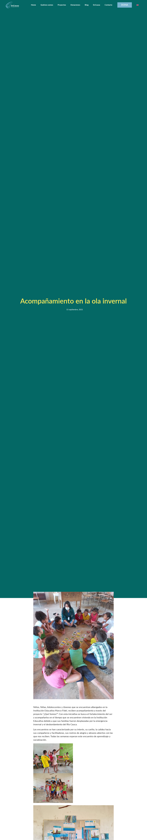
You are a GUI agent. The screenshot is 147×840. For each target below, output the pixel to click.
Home (33, 5)
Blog (86, 5)
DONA (124, 5)
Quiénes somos (47, 5)
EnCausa (96, 5)
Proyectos (62, 5)
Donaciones (75, 5)
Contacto (108, 5)
